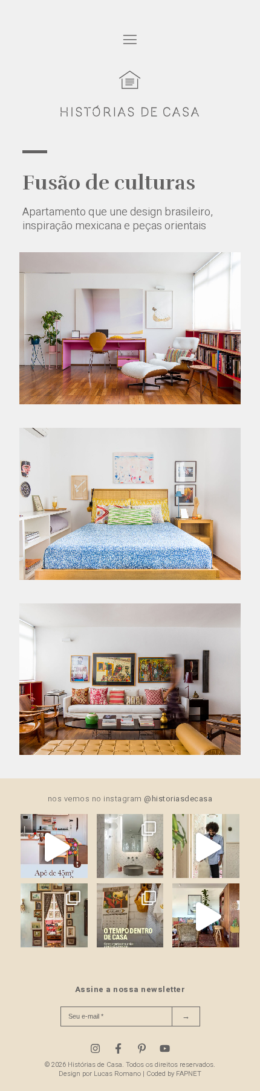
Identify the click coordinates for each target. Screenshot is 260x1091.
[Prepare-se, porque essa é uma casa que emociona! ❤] (54, 916)
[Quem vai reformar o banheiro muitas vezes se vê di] (130, 847)
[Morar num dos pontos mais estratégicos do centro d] (54, 847)
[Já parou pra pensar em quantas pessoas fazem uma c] (205, 847)
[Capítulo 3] (130, 752)
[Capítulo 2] (130, 577)
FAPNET (188, 1074)
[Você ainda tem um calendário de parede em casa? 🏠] (130, 916)
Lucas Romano (117, 1074)
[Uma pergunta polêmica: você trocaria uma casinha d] (205, 916)
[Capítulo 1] (130, 401)
